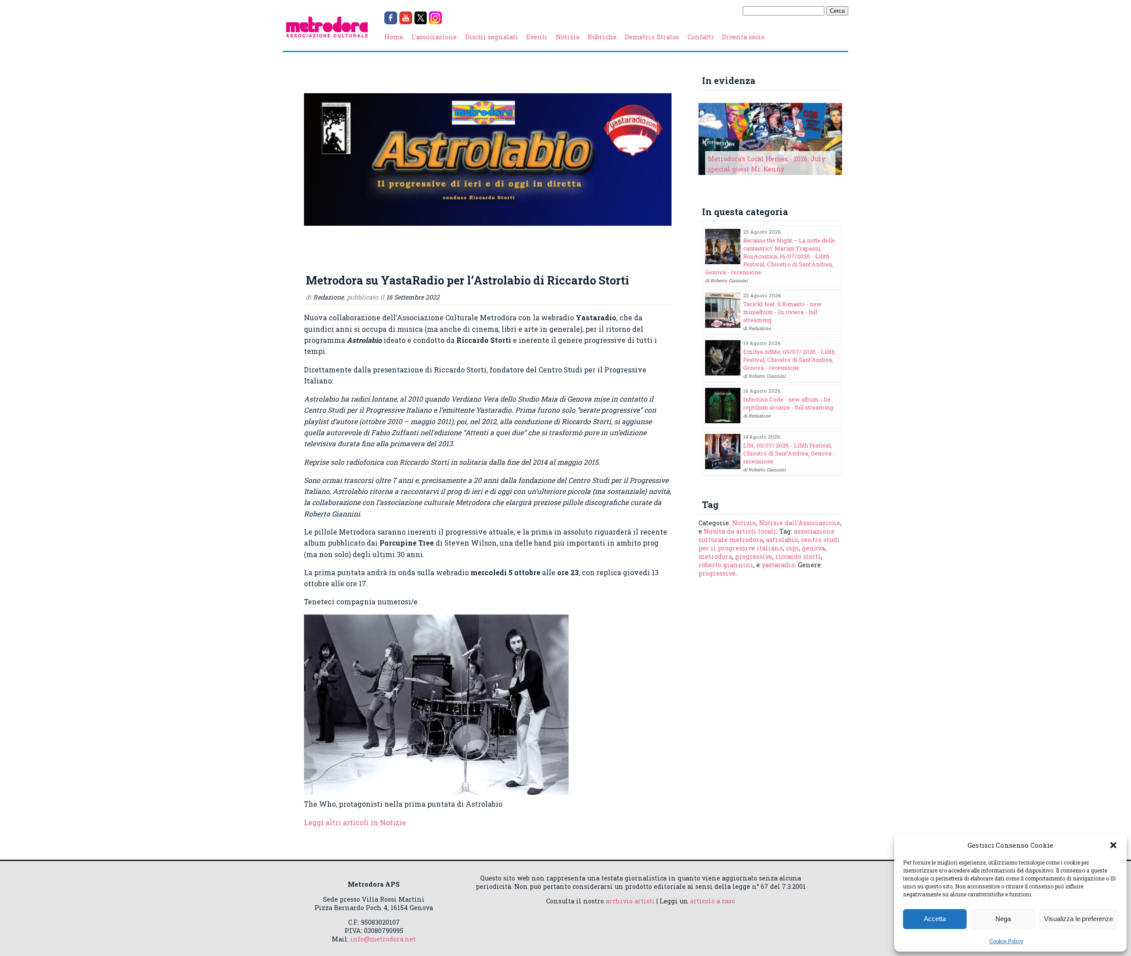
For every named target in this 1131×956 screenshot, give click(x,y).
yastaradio (778, 565)
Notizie (568, 37)
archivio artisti (630, 901)
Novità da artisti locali (740, 531)
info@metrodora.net (383, 939)
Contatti (700, 37)
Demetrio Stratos (652, 37)
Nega (1003, 918)
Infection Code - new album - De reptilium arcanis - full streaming (788, 403)
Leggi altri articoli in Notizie (355, 822)
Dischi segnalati (491, 37)
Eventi (536, 37)
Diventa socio (743, 37)
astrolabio (782, 539)
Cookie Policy (1006, 941)
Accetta (935, 918)
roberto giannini (725, 565)
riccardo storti (798, 556)
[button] (1113, 845)
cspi (792, 548)
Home (393, 37)
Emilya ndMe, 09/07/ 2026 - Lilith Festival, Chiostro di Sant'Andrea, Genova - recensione (789, 360)
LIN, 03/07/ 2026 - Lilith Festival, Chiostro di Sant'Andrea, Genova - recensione (789, 453)
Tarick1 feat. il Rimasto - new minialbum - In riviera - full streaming (782, 312)
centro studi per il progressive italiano (769, 543)
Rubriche (602, 37)
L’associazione (434, 37)
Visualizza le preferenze (1078, 918)
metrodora (715, 556)
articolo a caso (712, 901)
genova (813, 548)
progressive (753, 556)
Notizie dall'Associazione (799, 523)
